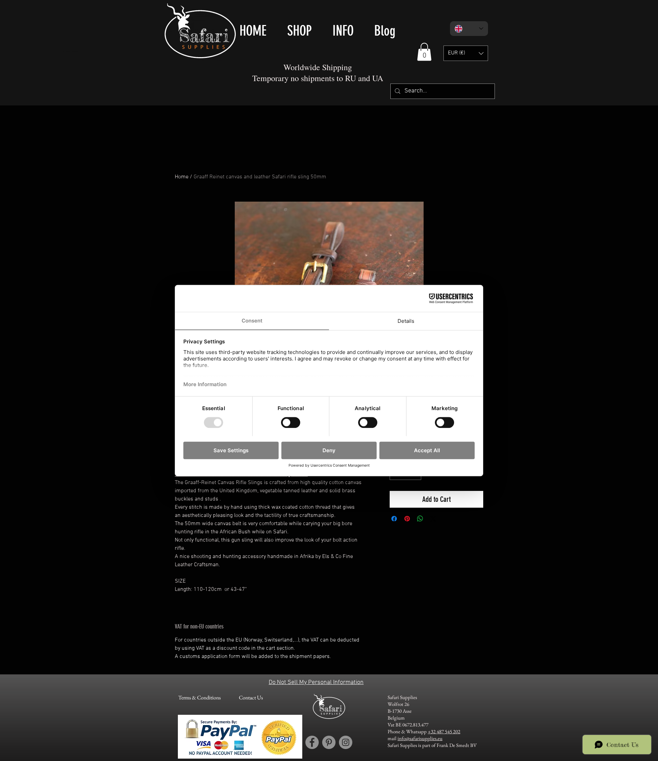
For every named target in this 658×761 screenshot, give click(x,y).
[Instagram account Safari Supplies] (345, 742)
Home (181, 177)
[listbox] (465, 53)
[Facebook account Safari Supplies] (312, 742)
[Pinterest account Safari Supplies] (329, 742)
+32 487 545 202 (444, 731)
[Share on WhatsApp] (420, 519)
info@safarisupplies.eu (420, 738)
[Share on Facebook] (394, 519)
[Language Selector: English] (469, 28)
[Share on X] (433, 519)
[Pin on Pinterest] (407, 519)
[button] (424, 52)
